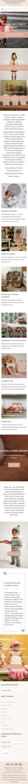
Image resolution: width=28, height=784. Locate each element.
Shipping (4, 708)
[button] (2, 9)
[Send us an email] (15, 5)
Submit (5, 753)
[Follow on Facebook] (9, 5)
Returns (3, 712)
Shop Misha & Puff (7, 729)
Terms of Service (6, 719)
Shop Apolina (5, 725)
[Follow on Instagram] (12, 5)
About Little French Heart (9, 702)
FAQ (2, 722)
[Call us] (18, 5)
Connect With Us (6, 705)
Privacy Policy (5, 715)
